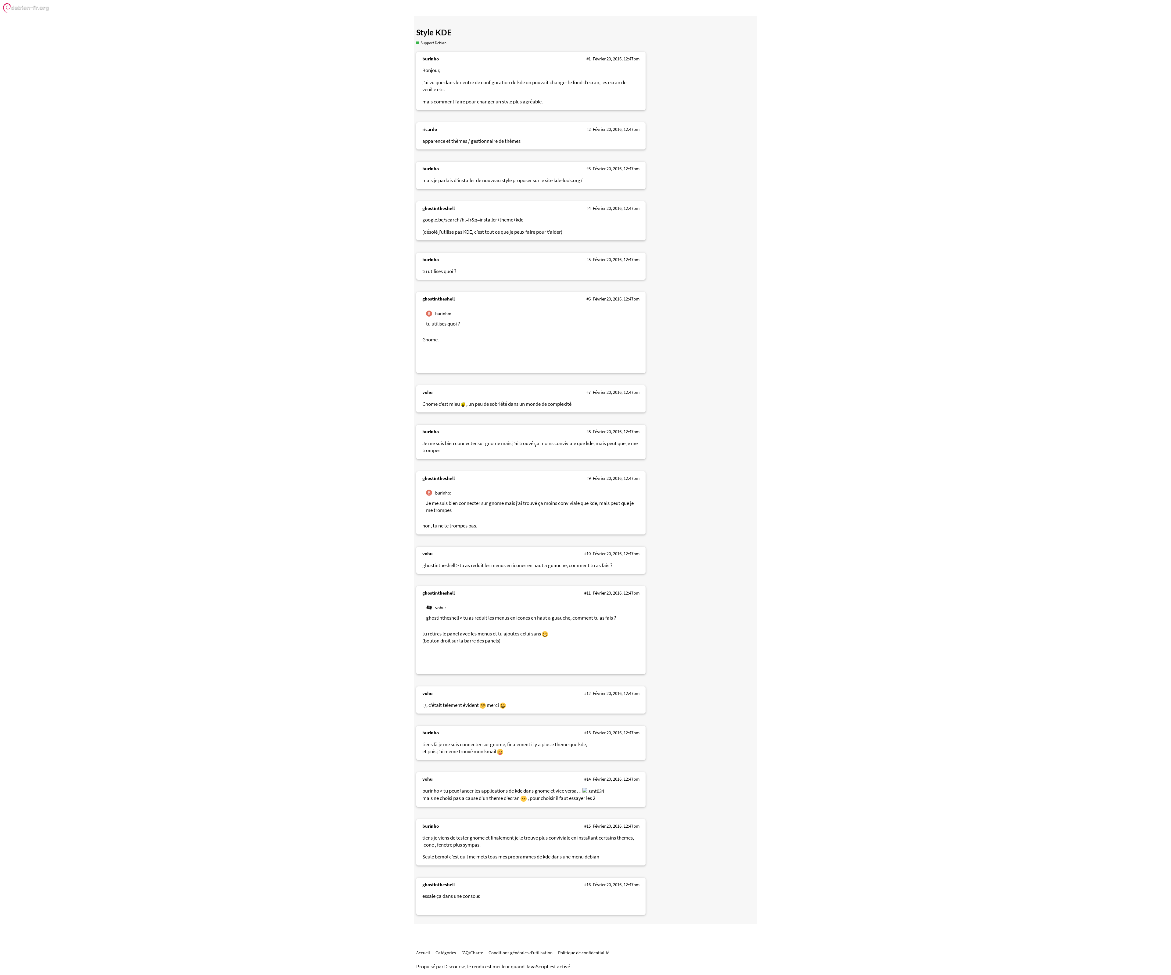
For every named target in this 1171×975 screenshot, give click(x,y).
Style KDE (434, 33)
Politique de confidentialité (583, 952)
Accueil (423, 952)
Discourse (454, 966)
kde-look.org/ (567, 180)
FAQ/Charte (472, 952)
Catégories (445, 952)
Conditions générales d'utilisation (521, 952)
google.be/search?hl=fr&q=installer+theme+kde (472, 220)
